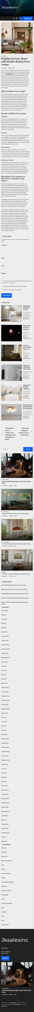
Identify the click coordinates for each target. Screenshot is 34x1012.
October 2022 (4, 807)
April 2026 (3, 627)
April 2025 (3, 679)
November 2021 (5, 832)
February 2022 (5, 824)
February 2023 (5, 790)
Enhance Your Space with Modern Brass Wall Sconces (16, 574)
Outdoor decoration (6, 890)
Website (3, 273)
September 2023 (5, 760)
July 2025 (3, 666)
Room (2, 907)
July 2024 (3, 717)
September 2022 (5, 811)
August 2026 (4, 610)
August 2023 (4, 764)
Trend (2, 920)
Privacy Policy (4, 953)
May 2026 (3, 623)
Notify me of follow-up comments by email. (15, 286)
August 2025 (4, 662)
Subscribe (5, 958)
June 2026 (4, 619)
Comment (4, 245)
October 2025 (4, 653)
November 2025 (5, 649)
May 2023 (3, 777)
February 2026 (5, 636)
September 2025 (5, 657)
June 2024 (4, 721)
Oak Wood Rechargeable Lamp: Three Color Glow (13, 585)
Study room (4, 912)
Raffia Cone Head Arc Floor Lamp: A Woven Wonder (15, 513)
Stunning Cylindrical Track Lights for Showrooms (27, 368)
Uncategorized (5, 924)
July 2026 (3, 615)
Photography (4, 895)
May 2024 (3, 726)
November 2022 (5, 803)
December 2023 (5, 747)
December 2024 (5, 696)
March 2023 (4, 785)
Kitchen (3, 877)
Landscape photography (7, 882)
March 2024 (4, 734)
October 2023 (4, 756)
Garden (3, 869)
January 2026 (4, 640)
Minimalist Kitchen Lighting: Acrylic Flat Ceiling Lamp (27, 389)
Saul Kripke (3, 68)
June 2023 (4, 773)
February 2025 (5, 687)
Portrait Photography (6, 903)
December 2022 (5, 798)
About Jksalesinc (5, 951)
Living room (4, 886)
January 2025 (4, 691)
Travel (2, 916)
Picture (3, 899)
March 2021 (4, 841)
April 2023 (3, 781)
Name (3, 258)
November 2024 (5, 700)
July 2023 (3, 768)
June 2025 (4, 670)
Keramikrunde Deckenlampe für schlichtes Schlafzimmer (28, 407)
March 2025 (4, 683)
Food (2, 865)
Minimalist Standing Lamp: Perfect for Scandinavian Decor (27, 310)
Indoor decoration (5, 873)
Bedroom (3, 848)
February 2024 (5, 738)
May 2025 (3, 674)
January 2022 (4, 828)
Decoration (4, 852)
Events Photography (6, 860)
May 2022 (3, 820)
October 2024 (4, 704)
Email (3, 265)
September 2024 (5, 709)
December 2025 (5, 644)
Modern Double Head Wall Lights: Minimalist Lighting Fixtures (14, 603)
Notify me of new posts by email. (12, 290)
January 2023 (4, 794)
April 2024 (3, 730)
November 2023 (5, 751)
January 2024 (4, 743)
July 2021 (3, 837)
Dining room (4, 856)
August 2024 (4, 713)
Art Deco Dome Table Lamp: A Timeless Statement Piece (27, 350)
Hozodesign (10, 74)
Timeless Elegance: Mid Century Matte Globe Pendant (16, 543)
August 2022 (4, 815)
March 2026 (4, 632)
